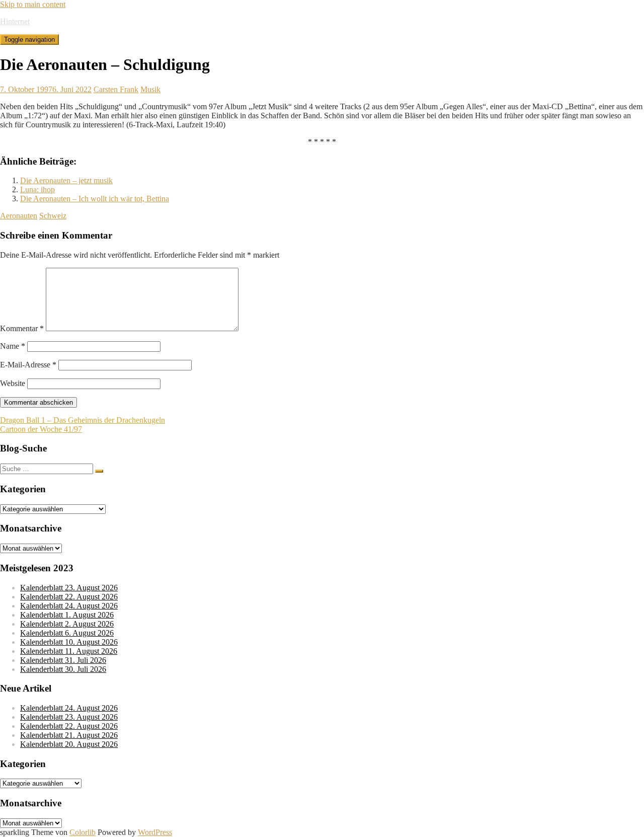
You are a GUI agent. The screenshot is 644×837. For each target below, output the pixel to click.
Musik (150, 89)
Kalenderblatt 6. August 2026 (67, 633)
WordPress (155, 832)
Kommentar (22, 328)
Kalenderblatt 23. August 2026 (69, 587)
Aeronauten (18, 215)
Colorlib (82, 832)
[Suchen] (99, 471)
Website (12, 383)
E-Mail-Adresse (28, 364)
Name (12, 346)
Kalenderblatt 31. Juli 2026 (63, 660)
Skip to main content (32, 4)
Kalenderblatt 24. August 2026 (69, 605)
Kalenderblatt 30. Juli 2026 (63, 669)
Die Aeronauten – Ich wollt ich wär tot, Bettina (94, 198)
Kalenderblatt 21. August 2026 (69, 735)
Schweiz (52, 215)
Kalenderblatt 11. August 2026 (68, 651)
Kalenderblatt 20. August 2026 (69, 744)
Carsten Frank (116, 89)
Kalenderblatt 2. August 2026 (67, 624)
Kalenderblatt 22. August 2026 (69, 596)
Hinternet (15, 21)
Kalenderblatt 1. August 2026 (67, 615)
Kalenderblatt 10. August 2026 (69, 642)
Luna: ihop (37, 189)
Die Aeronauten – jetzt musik (66, 180)
